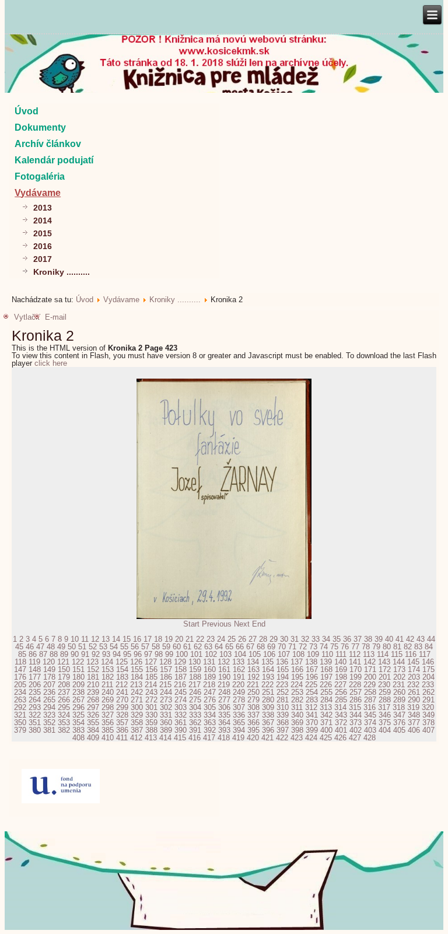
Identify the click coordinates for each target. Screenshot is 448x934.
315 (355, 707)
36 (347, 639)
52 (93, 646)
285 (341, 699)
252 (282, 692)
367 (268, 722)
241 (122, 692)
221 (253, 684)
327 (108, 715)
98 (159, 654)
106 (269, 654)
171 (370, 669)
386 (122, 730)
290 (414, 699)
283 (312, 699)
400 (326, 730)
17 (148, 639)
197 (326, 677)
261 (414, 692)
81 (397, 646)
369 (297, 722)
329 (137, 715)
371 (326, 722)
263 (20, 699)
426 (340, 737)
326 (93, 715)
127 (151, 661)
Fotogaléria (40, 176)
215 (165, 684)
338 (268, 715)
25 (232, 639)
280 (268, 699)
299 (122, 707)
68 (261, 646)
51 (82, 646)
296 (78, 707)
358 (137, 722)
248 (224, 692)
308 (253, 707)
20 (179, 639)
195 (297, 677)
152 (93, 669)
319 (413, 707)
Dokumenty (40, 127)
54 (114, 646)
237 (64, 692)
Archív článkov (48, 144)
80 (387, 646)
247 (210, 692)
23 (210, 639)
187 (180, 677)
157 (166, 669)
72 (303, 646)
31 (294, 639)
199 (355, 677)
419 (238, 737)
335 (224, 715)
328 (122, 715)
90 (75, 654)
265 (49, 699)
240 (108, 692)
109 (313, 654)
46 (30, 646)
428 (369, 737)
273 (166, 699)
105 (255, 654)
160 (210, 669)
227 (340, 684)
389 (166, 730)
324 (64, 715)
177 (35, 677)
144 (399, 661)
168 (326, 669)
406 (414, 730)
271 (137, 699)
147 (20, 669)
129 (180, 661)
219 (224, 684)
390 (180, 730)
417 (209, 737)
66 (240, 646)
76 (345, 646)
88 (54, 654)
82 (408, 646)
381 (49, 730)
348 (414, 715)
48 (51, 646)
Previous (217, 624)
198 (341, 677)
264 (35, 699)
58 (156, 646)
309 (268, 707)
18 (158, 639)
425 (326, 737)
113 (368, 654)
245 (180, 692)
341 (312, 715)
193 (268, 677)
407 (428, 730)
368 (282, 722)
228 (355, 684)
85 (22, 654)
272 (151, 699)
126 (136, 661)
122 (78, 661)
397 (282, 730)
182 (108, 677)
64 (219, 646)
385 (108, 730)
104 (240, 654)
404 (385, 730)
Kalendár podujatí (54, 160)
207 (49, 684)
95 (127, 654)
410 (108, 737)
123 (92, 661)
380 (35, 730)
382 (64, 730)
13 (106, 639)
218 (209, 684)
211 (107, 684)
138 (311, 661)
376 (399, 722)
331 (166, 715)
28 (263, 639)
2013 (42, 207)
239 (93, 692)
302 (166, 707)
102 (211, 654)
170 (355, 669)
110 (327, 654)
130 (194, 661)
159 (195, 669)
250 (253, 692)
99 (169, 654)
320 (428, 707)
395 (253, 730)
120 (49, 661)
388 (151, 730)
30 (284, 639)
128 (165, 661)
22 (200, 639)
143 (384, 661)
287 (370, 699)
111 (340, 654)
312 (311, 707)
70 (282, 646)
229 (369, 684)
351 (35, 722)
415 (180, 737)
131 (209, 661)
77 (355, 646)
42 (410, 639)
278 (239, 699)
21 (190, 639)
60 (177, 646)
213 (136, 684)
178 (49, 677)
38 (368, 639)
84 (429, 646)
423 (296, 737)
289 (399, 699)
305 (210, 707)
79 (376, 646)
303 (180, 707)
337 (253, 715)
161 (224, 669)
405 (399, 730)
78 (366, 646)
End (258, 624)
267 (78, 699)
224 (296, 684)
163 (253, 669)
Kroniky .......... (61, 272)
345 (370, 715)
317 (384, 707)
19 (168, 639)
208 (64, 684)
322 (35, 715)
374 (370, 722)
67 (250, 646)
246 (195, 692)
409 (93, 737)
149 (49, 669)
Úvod (26, 111)
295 (64, 707)
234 (20, 692)
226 (326, 684)
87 (43, 654)
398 (297, 730)
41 (400, 639)
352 (49, 722)
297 (93, 707)
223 (282, 684)
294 (49, 707)
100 (182, 654)
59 (166, 646)
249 (239, 692)
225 (311, 684)
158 (180, 669)
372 (341, 722)
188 (195, 677)
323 (49, 715)
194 (282, 677)
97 (148, 654)
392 (210, 730)
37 (358, 639)
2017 (42, 259)
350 (20, 722)
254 (312, 692)
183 (122, 677)
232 (413, 684)
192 (253, 677)
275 (195, 699)
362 (195, 722)
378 (428, 722)
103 (225, 654)
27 (253, 639)
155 (137, 669)
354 (78, 722)
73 (313, 646)
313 (326, 707)
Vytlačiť (27, 317)
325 (78, 715)
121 (63, 661)
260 (399, 692)
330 (151, 715)
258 (370, 692)
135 (267, 661)
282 (297, 699)
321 (20, 715)
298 (108, 707)
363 (210, 722)
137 (296, 661)
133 (238, 661)
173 (399, 669)
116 (410, 654)
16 (137, 639)
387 (137, 730)
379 (20, 730)
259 (385, 692)
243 (151, 692)
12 (95, 639)
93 (106, 654)
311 (297, 707)
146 (428, 661)
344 (355, 715)
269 (108, 699)
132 (224, 661)
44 (431, 639)
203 (414, 677)
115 (396, 654)
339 (282, 715)
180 (78, 677)
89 (64, 654)
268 (93, 699)
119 (34, 661)
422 (282, 737)
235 (35, 692)
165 (282, 669)
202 (399, 677)
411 (122, 737)
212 (122, 684)
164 (268, 669)
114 (382, 654)
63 (208, 646)
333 (195, 715)
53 (103, 646)
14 (116, 639)
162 (239, 669)
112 (354, 654)
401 (341, 730)
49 (61, 646)
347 (399, 715)
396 (268, 730)
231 (399, 684)
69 (271, 646)
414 (165, 737)
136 (282, 661)
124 (107, 661)
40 (389, 639)
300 (137, 707)
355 (93, 722)
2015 (42, 233)
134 (253, 661)
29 (274, 639)
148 (35, 669)
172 (385, 669)
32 (305, 639)
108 (298, 654)
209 (78, 684)
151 (78, 669)
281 (282, 699)
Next (242, 624)
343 (341, 715)
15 (127, 639)
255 (326, 692)
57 (145, 646)
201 (385, 677)
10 (75, 639)
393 (224, 730)
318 (399, 707)
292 (20, 707)
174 (414, 669)
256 (341, 692)
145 (413, 661)
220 (238, 684)
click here (50, 363)
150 (64, 669)
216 (180, 684)
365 (239, 722)
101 (196, 654)
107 (284, 654)
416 (194, 737)
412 (136, 737)
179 (64, 677)
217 (194, 684)
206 (35, 684)
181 (93, 677)
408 (78, 737)
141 (355, 661)
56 (135, 646)
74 (324, 646)
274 (180, 699)
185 (151, 677)
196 (312, 677)
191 (239, 677)
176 (20, 677)
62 (198, 646)
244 (166, 692)
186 (166, 677)
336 (239, 715)
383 (78, 730)
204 (428, 677)
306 (224, 707)
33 (316, 639)
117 (424, 654)
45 (19, 646)
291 (428, 699)
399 (312, 730)
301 (151, 707)
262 (428, 692)
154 (122, 669)
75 (334, 646)
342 (326, 715)
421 (267, 737)
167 (312, 669)
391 (195, 730)
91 (85, 654)
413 (151, 737)
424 (311, 737)
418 (224, 737)
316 (369, 707)
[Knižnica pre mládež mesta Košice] (224, 927)
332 (180, 715)
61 (187, 646)
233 (428, 684)
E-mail (55, 317)
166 (297, 669)
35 (336, 639)
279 (253, 699)
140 (340, 661)
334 (210, 715)
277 (224, 699)
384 (93, 730)
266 (64, 699)
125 (122, 661)
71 (292, 646)
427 (355, 737)
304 (195, 707)
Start (191, 624)
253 (297, 692)
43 (420, 639)
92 (96, 654)
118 (20, 661)
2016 (42, 246)
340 (297, 715)
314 (340, 707)
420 (253, 737)
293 (35, 707)
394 (239, 730)
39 (378, 639)
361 (180, 722)
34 (326, 639)
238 (78, 692)
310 (282, 707)
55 (124, 646)
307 (239, 707)
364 (224, 722)
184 (137, 677)
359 (151, 722)
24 (221, 639)
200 (370, 677)
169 (341, 669)
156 (151, 669)
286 (355, 699)
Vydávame (38, 193)
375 (385, 722)
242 (137, 692)
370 (312, 722)
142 (369, 661)
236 (49, 692)
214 (151, 684)
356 (108, 722)
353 (64, 722)
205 (20, 684)
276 (210, 699)
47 (40, 646)
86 (33, 654)
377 (414, 722)
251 (268, 692)
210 (93, 684)
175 (428, 669)
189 (210, 677)
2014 (42, 220)
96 (138, 654)
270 (122, 699)
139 (326, 661)
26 (242, 639)
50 (72, 646)
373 (355, 722)
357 (122, 722)
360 (166, 722)
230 (384, 684)
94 (117, 654)
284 (326, 699)
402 (355, 730)
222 (267, 684)
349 (428, 715)
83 (418, 646)
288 (385, 699)
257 (355, 692)
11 (85, 639)
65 (229, 646)
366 (253, 722)
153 (108, 669)
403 (370, 730)
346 (385, 715)
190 (224, 677)
